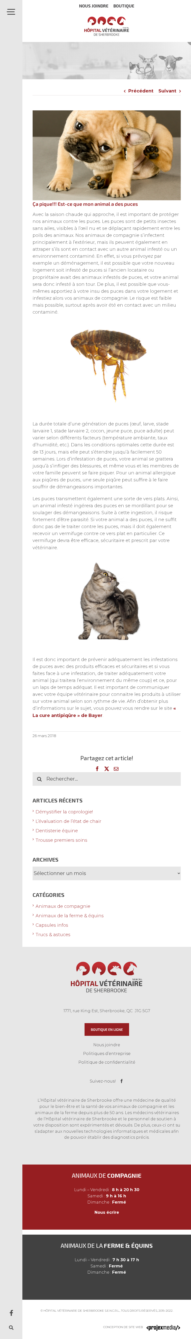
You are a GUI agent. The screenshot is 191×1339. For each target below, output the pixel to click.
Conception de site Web (123, 1327)
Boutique (123, 5)
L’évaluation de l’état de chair (68, 821)
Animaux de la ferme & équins (70, 916)
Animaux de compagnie (63, 906)
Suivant (167, 91)
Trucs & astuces (53, 934)
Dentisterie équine (57, 831)
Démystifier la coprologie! (64, 812)
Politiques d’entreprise (107, 1053)
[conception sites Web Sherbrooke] (163, 1327)
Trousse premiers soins (61, 840)
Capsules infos (52, 925)
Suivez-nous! (103, 1081)
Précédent (140, 91)
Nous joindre (93, 5)
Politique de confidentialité (106, 1062)
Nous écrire (107, 1212)
